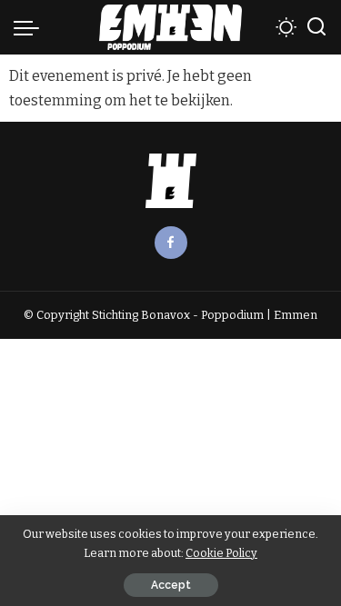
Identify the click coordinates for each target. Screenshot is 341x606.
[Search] (316, 27)
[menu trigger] (31, 27)
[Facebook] (171, 242)
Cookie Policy (221, 553)
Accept (171, 585)
